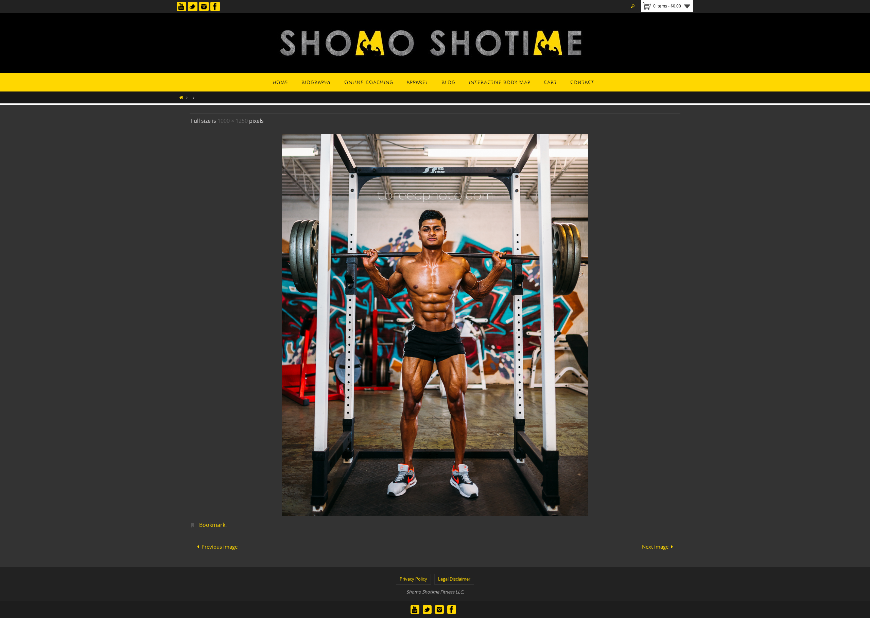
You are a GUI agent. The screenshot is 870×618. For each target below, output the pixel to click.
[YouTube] (181, 6)
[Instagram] (204, 6)
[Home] (181, 97)
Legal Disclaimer (454, 579)
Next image (655, 546)
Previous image (220, 546)
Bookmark (212, 525)
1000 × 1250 (233, 120)
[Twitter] (192, 6)
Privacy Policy (413, 579)
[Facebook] (215, 6)
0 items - (667, 6)
